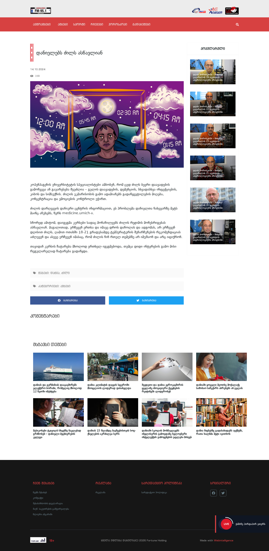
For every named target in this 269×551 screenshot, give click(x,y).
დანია (54, 273)
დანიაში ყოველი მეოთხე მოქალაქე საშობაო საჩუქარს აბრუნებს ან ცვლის (219, 386)
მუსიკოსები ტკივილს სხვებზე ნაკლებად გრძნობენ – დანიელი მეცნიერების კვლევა (57, 434)
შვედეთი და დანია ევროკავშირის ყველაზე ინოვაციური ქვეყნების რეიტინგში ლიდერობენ (162, 388)
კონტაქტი (38, 498)
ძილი (65, 273)
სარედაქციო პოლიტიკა (154, 492)
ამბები (63, 24)
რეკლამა (100, 492)
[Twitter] (223, 493)
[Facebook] (213, 493)
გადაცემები (141, 24)
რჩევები (97, 24)
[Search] (234, 24)
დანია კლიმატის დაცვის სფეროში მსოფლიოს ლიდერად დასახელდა (109, 386)
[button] (67, 300)
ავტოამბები (42, 24)
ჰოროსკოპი (118, 24)
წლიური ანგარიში (42, 514)
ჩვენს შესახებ (40, 492)
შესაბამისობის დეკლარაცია (48, 503)
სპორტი (79, 24)
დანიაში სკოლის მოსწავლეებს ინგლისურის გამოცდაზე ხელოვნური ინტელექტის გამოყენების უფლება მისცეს (167, 434)
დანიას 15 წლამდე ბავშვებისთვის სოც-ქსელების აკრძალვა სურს (111, 432)
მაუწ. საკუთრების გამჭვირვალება (51, 508)
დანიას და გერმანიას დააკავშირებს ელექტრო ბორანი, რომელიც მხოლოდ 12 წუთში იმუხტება (57, 388)
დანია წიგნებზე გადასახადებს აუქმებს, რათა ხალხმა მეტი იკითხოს (219, 432)
